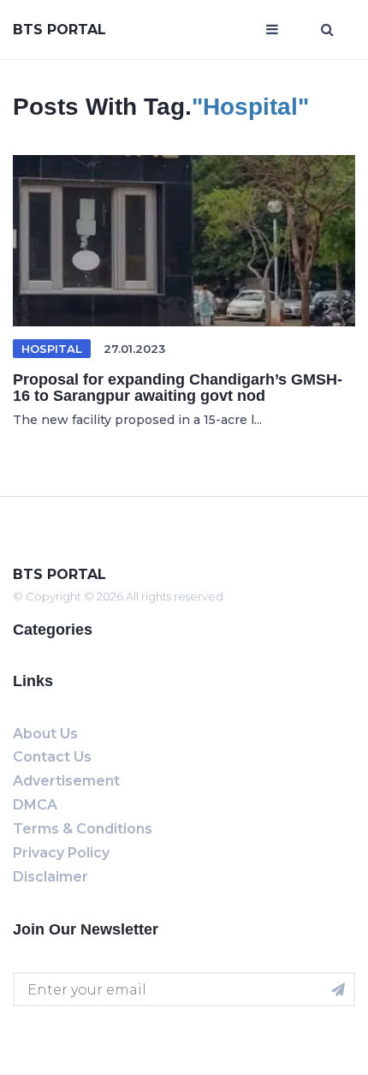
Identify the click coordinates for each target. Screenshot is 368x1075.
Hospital (51, 348)
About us (45, 734)
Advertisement (66, 781)
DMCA (35, 805)
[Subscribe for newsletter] (338, 989)
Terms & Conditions (82, 829)
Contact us (52, 757)
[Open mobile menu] (272, 30)
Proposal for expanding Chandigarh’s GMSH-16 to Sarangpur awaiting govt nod (177, 388)
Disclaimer (50, 877)
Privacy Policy (61, 853)
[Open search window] (327, 30)
